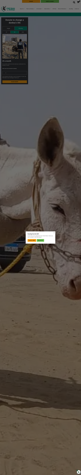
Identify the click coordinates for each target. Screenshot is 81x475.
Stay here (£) (40, 240)
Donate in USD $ (32, 240)
